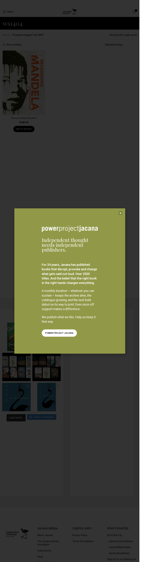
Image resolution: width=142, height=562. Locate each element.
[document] (69, 281)
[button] (120, 213)
